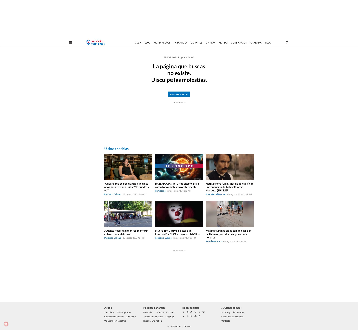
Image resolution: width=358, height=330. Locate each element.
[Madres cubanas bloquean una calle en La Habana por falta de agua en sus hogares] (230, 214)
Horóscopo (160, 191)
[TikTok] (187, 316)
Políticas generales (154, 307)
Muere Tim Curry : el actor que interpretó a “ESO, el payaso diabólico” (177, 232)
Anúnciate (131, 316)
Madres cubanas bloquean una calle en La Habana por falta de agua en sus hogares (228, 234)
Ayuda (108, 307)
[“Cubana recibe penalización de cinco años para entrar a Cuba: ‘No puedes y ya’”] (128, 167)
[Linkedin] (183, 316)
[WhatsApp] (191, 316)
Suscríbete (109, 312)
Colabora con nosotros (115, 321)
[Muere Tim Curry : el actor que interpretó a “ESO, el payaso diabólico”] (179, 214)
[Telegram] (191, 312)
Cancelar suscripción (114, 316)
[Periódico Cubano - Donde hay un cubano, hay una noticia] (95, 42)
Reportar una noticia (152, 321)
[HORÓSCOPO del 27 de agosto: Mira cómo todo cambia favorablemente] (179, 167)
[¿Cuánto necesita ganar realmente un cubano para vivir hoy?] (128, 214)
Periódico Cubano (112, 194)
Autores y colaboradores (232, 312)
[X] (195, 312)
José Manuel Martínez (216, 194)
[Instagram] (187, 312)
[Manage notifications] (6, 324)
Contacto (225, 321)
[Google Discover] (199, 316)
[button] (287, 43)
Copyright (169, 316)
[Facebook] (183, 312)
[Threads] (199, 312)
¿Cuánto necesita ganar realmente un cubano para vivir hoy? (126, 232)
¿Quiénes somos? (231, 307)
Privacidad (148, 312)
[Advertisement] (179, 19)
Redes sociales (190, 307)
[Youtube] (195, 316)
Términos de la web (165, 312)
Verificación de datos (153, 316)
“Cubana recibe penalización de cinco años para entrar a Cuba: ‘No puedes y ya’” (126, 187)
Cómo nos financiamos (232, 316)
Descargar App (124, 312)
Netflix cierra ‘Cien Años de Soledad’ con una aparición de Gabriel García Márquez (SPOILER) (230, 187)
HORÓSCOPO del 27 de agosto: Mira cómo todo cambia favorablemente (177, 185)
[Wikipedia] (203, 312)
